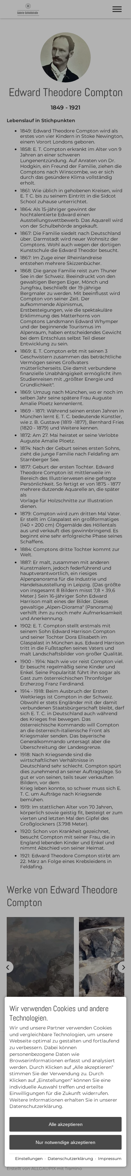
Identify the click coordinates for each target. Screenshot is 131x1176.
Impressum (110, 1158)
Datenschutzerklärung (70, 1158)
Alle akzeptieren (66, 1124)
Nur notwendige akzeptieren (65, 1142)
